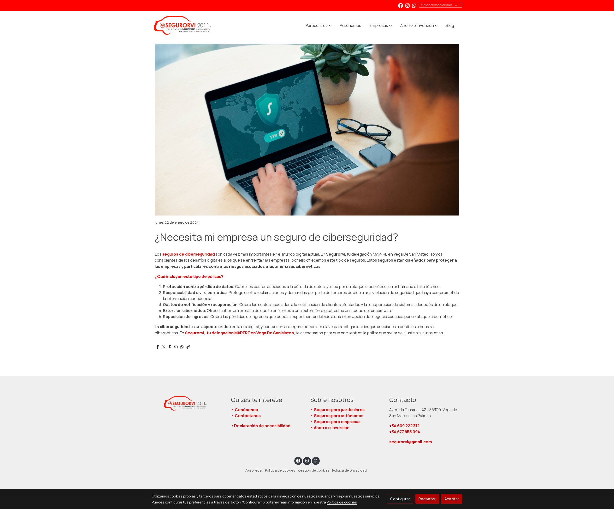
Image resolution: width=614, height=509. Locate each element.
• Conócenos (244, 409)
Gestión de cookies (314, 470)
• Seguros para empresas (335, 421)
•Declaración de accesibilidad (260, 425)
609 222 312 (404, 425)
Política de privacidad (349, 470)
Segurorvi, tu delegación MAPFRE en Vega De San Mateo (239, 332)
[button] (319, 25)
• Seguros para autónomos (336, 415)
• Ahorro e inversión (329, 427)
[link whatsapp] (414, 5)
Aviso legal (253, 470)
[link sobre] (188, 403)
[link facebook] (400, 5)
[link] (182, 25)
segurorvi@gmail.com (410, 441)
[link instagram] (407, 5)
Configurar (400, 499)
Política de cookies (280, 470)
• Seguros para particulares (337, 409)
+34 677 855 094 (404, 431)
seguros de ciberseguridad (188, 254)
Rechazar (427, 499)
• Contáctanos (246, 415)
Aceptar (451, 499)
